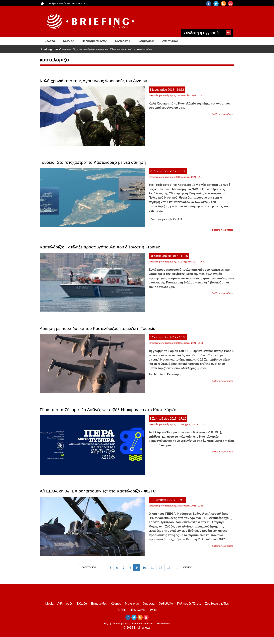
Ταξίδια (122, 609)
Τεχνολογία (122, 40)
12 (160, 567)
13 (168, 567)
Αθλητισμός (170, 40)
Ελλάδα (50, 40)
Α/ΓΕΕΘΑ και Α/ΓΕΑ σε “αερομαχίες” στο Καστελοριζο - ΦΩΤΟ (98, 491)
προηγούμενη (89, 567)
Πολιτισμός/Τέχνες (94, 40)
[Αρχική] (91, 21)
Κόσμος (68, 40)
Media (49, 603)
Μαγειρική (132, 603)
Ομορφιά (149, 603)
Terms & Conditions (142, 624)
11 (152, 567)
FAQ (106, 624)
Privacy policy (120, 624)
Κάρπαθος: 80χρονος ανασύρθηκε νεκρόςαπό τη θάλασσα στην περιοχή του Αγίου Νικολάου (107, 49)
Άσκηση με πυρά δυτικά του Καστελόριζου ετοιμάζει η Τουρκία (97, 328)
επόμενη (187, 567)
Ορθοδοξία (166, 603)
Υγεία (153, 609)
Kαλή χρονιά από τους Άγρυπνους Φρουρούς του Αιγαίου (93, 80)
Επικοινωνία (163, 624)
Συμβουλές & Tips (217, 603)
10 (144, 567)
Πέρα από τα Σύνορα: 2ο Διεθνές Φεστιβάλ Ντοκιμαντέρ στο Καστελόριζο (108, 409)
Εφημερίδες (146, 40)
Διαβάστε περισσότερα (222, 114)
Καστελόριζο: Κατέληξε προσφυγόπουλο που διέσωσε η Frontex (100, 247)
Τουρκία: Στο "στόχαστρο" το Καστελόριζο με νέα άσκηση (93, 162)
